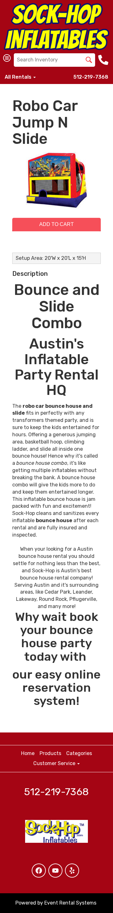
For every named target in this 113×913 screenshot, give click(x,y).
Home (28, 753)
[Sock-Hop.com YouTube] (55, 870)
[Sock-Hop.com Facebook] (39, 870)
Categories (79, 753)
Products (50, 753)
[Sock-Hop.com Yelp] (72, 870)
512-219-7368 (90, 77)
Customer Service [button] (55, 763)
